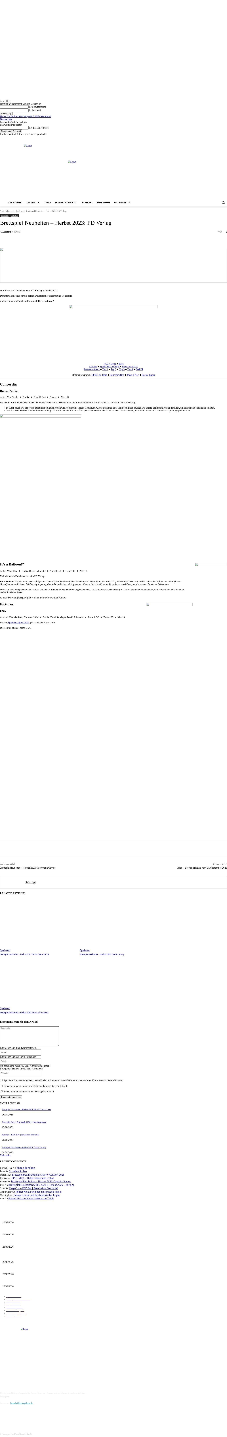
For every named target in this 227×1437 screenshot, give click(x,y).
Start (2, 211)
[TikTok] (19, 1417)
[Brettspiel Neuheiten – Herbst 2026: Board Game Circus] (38, 925)
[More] (69, 240)
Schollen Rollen (18, 1171)
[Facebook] (212, 138)
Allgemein (10, 211)
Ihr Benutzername (37, 106)
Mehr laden (5, 1155)
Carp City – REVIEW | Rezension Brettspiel (33, 1188)
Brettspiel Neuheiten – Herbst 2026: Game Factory (102, 954)
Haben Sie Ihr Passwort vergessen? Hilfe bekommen (25, 116)
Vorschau (14, 216)
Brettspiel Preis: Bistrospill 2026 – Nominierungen (24, 1122)
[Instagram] (217, 138)
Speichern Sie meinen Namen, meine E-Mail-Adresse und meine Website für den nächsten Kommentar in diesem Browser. (63, 1080)
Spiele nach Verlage (109, 366)
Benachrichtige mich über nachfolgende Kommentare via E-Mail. (35, 1086)
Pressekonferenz (92, 369)
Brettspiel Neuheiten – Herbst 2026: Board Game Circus (24, 954)
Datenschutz (6, 119)
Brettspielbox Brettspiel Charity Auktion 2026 (38, 1174)
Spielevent (20, 211)
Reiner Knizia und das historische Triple (38, 1191)
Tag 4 (130, 369)
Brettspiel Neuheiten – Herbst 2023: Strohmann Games (28, 867)
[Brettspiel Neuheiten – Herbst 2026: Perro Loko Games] (38, 983)
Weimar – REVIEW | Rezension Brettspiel (20, 1135)
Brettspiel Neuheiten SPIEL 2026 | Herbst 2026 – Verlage (41, 1185)
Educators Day (117, 375)
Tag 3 (122, 369)
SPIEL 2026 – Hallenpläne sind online (33, 1178)
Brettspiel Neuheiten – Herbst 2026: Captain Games (41, 1181)
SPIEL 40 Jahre (99, 375)
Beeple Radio (148, 375)
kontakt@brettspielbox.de (21, 1403)
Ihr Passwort (35, 110)
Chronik (93, 366)
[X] (221, 138)
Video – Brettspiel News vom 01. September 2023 (202, 867)
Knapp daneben (26, 1168)
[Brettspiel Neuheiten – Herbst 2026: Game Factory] (118, 925)
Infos (121, 363)
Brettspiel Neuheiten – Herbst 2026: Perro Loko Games (24, 1012)
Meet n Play (133, 375)
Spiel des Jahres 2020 (18, 622)
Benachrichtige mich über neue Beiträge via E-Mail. (29, 1091)
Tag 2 (113, 369)
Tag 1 (105, 369)
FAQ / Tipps (110, 363)
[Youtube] (225, 138)
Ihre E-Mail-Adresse (38, 127)
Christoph (6, 231)
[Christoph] (12, 882)
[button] (223, 202)
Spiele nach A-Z (130, 366)
